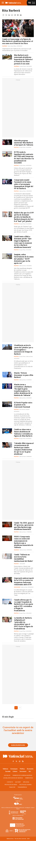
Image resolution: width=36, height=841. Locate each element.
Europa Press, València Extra (26, 356)
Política (22, 769)
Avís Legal (26, 782)
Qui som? (18, 782)
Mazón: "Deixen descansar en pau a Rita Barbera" (23, 375)
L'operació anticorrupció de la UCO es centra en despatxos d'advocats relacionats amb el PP (24, 581)
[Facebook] (3, 15)
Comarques (14, 769)
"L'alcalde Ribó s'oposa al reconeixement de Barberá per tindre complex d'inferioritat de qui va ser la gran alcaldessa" (24, 448)
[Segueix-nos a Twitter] (16, 761)
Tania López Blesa (12, 46)
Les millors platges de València (13, 778)
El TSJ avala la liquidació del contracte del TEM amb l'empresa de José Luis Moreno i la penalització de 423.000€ (24, 157)
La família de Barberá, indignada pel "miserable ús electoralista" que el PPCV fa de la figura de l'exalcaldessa (23, 623)
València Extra (22, 191)
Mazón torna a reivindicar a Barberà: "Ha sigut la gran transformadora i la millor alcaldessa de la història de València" (23, 389)
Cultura (15, 771)
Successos (23, 771)
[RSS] (22, 761)
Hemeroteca (29, 778)
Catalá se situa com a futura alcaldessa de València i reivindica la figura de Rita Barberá (23, 432)
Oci (30, 771)
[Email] (17, 15)
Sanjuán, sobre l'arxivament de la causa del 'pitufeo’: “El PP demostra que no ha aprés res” (23, 258)
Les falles (7, 775)
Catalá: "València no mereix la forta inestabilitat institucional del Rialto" (23, 557)
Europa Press (23, 66)
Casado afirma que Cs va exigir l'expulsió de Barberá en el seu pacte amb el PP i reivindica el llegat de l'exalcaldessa (23, 605)
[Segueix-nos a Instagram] (19, 761)
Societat (7, 771)
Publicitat (12, 787)
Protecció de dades (11, 784)
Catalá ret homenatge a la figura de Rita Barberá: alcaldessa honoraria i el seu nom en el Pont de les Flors (17, 41)
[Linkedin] (9, 15)
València (5, 769)
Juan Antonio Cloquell (24, 409)
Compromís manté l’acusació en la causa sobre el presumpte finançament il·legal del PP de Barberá (23, 184)
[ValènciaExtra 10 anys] (15, 3)
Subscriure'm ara (18, 745)
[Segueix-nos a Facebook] (13, 761)
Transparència (22, 787)
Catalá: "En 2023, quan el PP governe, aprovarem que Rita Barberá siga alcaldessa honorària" (24, 526)
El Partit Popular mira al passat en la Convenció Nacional (23, 404)
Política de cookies (25, 784)
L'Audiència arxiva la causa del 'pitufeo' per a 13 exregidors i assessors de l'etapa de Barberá (23, 349)
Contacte (10, 782)
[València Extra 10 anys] (18, 758)
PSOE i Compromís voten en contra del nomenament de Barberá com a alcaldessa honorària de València (23, 541)
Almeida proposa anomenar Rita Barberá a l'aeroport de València (23, 142)
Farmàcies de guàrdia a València (22, 775)
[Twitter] (6, 15)
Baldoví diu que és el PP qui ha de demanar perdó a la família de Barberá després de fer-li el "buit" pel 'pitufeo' (24, 216)
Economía (30, 769)
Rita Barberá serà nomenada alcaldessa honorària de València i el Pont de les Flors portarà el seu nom (23, 59)
